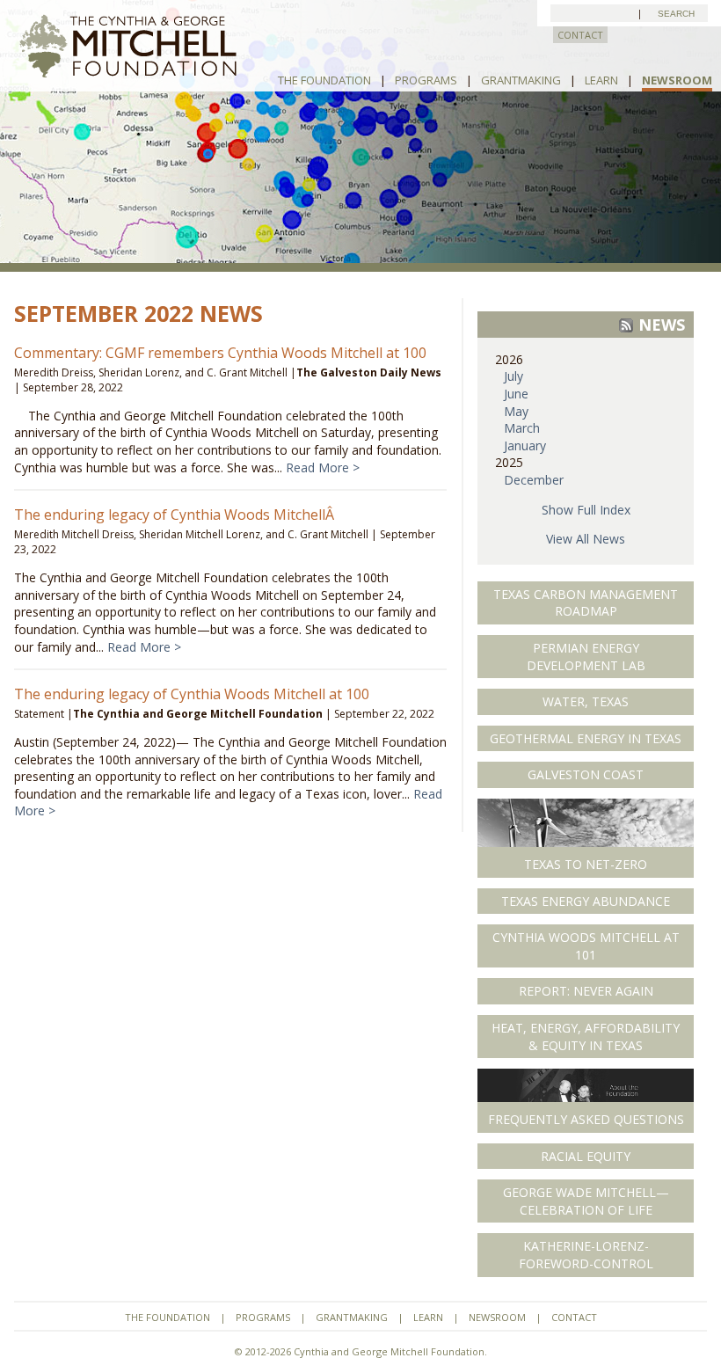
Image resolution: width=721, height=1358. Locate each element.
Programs (426, 80)
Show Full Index (586, 509)
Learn (601, 80)
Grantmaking (521, 80)
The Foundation (324, 80)
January (525, 445)
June (516, 393)
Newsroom (677, 80)
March (522, 428)
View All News (585, 538)
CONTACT (580, 34)
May (516, 411)
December (534, 479)
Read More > (323, 467)
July (513, 376)
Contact (574, 1317)
